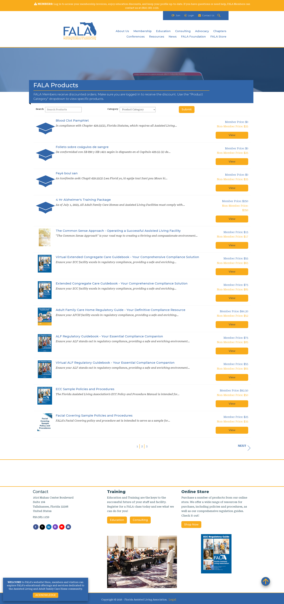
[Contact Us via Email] (68, 527)
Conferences (135, 36)
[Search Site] (219, 15)
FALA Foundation (193, 36)
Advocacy (202, 31)
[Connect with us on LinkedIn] (49, 527)
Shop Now (191, 524)
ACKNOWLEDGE (45, 595)
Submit (187, 109)
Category (112, 109)
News (173, 36)
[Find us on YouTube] (62, 527)
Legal (172, 599)
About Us (122, 31)
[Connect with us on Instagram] (55, 527)
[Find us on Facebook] (36, 527)
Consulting (183, 31)
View (232, 135)
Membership (142, 31)
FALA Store (218, 36)
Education (163, 31)
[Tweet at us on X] (42, 527)
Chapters (219, 31)
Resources (156, 36)
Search (40, 109)
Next (242, 445)
